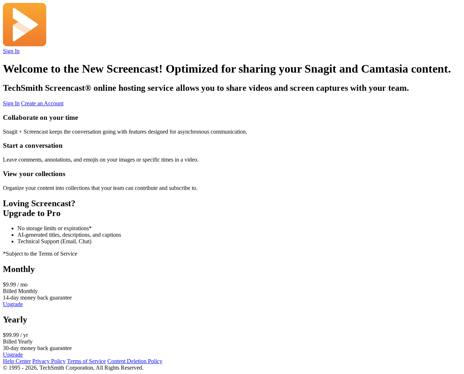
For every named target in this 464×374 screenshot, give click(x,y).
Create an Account (42, 103)
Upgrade (13, 304)
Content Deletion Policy (134, 361)
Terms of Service (86, 361)
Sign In (11, 51)
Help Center (17, 361)
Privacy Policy (49, 361)
